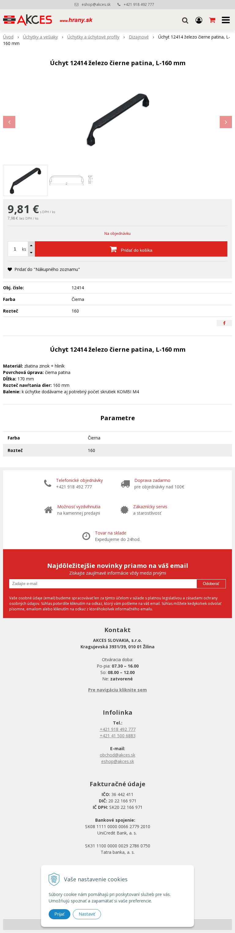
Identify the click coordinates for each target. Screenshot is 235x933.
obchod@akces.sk (117, 755)
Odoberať (211, 583)
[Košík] (212, 20)
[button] (185, 20)
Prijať (59, 914)
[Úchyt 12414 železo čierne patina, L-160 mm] (117, 119)
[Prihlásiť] (199, 20)
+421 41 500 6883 (118, 736)
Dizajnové (139, 37)
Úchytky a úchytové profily (93, 37)
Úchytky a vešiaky (40, 37)
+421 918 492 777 (139, 4)
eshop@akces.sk (96, 4)
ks (24, 249)
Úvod (8, 37)
